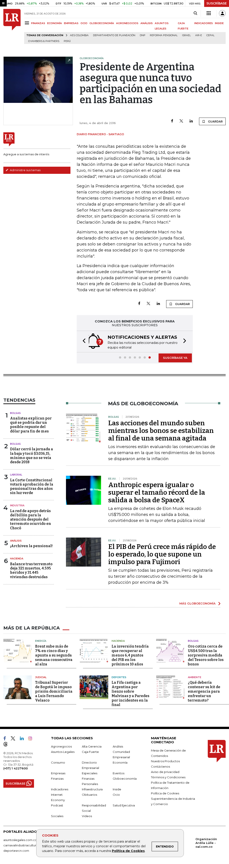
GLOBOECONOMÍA (101, 23)
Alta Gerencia (92, 746)
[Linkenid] (23, 739)
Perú (67, 41)
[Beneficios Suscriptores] (208, 13)
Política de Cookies (128, 851)
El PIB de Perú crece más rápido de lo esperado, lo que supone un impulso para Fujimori (162, 554)
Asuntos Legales (62, 752)
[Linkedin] (191, 121)
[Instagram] (32, 739)
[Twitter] (181, 121)
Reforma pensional (164, 35)
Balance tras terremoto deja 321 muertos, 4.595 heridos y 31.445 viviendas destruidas (31, 570)
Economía (120, 762)
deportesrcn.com (16, 850)
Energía (40, 640)
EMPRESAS (71, 23)
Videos (87, 816)
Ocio (116, 794)
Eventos (118, 773)
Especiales (89, 773)
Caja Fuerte (90, 752)
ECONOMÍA (54, 23)
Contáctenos (160, 766)
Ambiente (194, 677)
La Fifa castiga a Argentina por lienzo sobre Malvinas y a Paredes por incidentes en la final (130, 693)
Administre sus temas (24, 170)
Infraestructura (92, 789)
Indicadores (59, 789)
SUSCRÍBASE (216, 3)
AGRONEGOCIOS (127, 23)
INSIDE (219, 23)
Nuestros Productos (165, 761)
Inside (117, 789)
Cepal (210, 35)
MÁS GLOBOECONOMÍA (197, 603)
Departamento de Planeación (114, 35)
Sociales (57, 816)
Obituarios (89, 794)
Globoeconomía (125, 778)
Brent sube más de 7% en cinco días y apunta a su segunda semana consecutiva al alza (53, 655)
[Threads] (7, 745)
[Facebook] (172, 121)
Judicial (41, 677)
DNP (142, 35)
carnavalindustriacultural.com (24, 845)
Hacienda (16, 558)
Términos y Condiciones (168, 777)
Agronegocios (61, 746)
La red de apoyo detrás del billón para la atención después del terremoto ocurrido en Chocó (30, 519)
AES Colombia (79, 35)
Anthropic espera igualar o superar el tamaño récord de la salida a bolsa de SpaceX (156, 492)
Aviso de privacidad (165, 772)
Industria (17, 505)
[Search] (195, 13)
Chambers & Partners (43, 41)
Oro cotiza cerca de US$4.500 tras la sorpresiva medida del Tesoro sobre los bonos (206, 655)
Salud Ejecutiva (124, 805)
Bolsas (15, 413)
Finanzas (57, 778)
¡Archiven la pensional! (31, 546)
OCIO (84, 23)
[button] (83, 341)
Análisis (16, 540)
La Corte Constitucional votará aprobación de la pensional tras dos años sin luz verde (31, 486)
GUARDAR (215, 121)
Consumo (58, 762)
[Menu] (27, 23)
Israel (186, 35)
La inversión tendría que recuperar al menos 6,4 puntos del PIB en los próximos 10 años (130, 655)
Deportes (119, 677)
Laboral (16, 474)
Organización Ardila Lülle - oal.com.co (206, 842)
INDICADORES (203, 23)
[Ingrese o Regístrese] (222, 13)
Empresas (58, 773)
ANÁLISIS (146, 23)
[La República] (12, 26)
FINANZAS (38, 23)
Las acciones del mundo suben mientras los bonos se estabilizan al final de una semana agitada (161, 430)
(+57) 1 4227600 (15, 768)
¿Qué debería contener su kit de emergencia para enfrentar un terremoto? (204, 691)
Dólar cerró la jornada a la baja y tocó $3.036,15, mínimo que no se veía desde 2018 (31, 455)
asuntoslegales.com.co (20, 840)
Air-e (198, 35)
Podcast (57, 805)
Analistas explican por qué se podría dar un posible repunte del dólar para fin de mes (31, 424)
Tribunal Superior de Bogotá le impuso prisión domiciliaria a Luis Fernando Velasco (53, 691)
